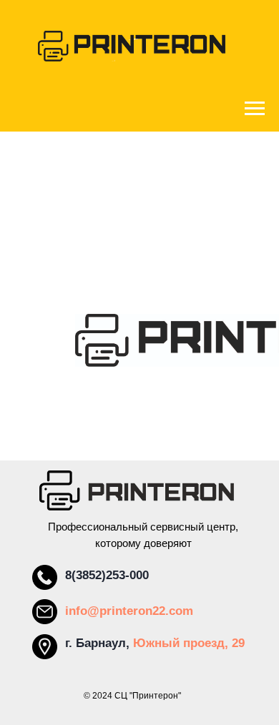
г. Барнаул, (99, 643)
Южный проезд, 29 (189, 643)
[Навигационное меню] (255, 109)
